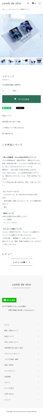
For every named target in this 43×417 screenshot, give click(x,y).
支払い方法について (11, 342)
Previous (2, 35)
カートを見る (9, 388)
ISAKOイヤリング (25, 9)
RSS (5, 365)
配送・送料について (11, 330)
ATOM (11, 365)
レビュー (7, 399)
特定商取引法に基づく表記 (11, 121)
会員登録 (7, 376)
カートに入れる (23, 99)
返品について (6, 115)
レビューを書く (20, 262)
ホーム (4, 9)
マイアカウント (9, 371)
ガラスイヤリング (13, 9)
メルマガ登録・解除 (11, 359)
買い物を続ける (7, 133)
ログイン (7, 382)
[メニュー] (39, 3)
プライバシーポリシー (12, 353)
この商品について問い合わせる (13, 127)
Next (40, 35)
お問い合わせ (9, 394)
